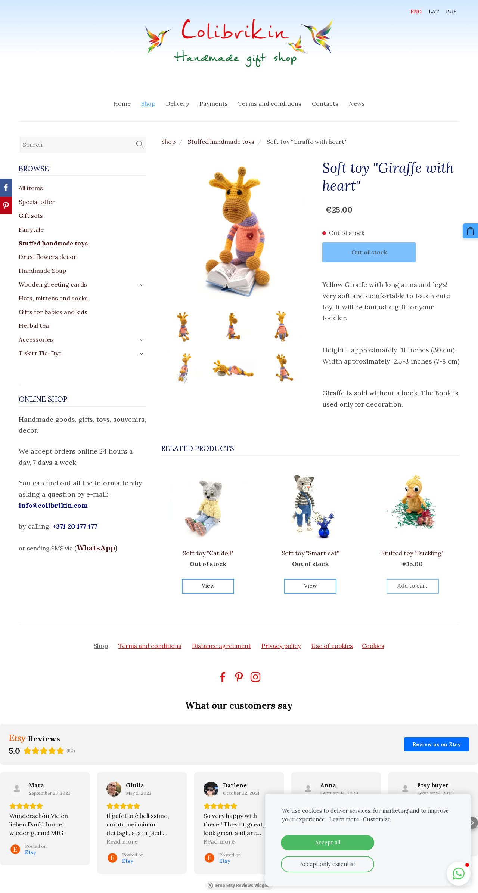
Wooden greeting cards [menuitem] (53, 284)
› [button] (142, 285)
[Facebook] (222, 676)
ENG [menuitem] (416, 11)
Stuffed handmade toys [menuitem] (53, 243)
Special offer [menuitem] (37, 202)
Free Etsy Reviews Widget (242, 885)
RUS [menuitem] (451, 11)
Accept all (327, 842)
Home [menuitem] (122, 103)
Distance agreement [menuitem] (221, 645)
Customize (377, 819)
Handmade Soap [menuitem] (42, 270)
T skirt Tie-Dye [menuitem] (40, 353)
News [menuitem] (357, 103)
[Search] (140, 144)
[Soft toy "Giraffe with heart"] (182, 326)
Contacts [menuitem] (325, 103)
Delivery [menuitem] (177, 103)
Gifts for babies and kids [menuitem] (53, 312)
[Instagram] (255, 676)
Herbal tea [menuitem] (34, 325)
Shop (168, 141)
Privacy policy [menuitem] (281, 645)
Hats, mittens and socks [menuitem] (53, 298)
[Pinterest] (239, 676)
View (208, 585)
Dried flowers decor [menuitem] (48, 256)
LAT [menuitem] (434, 11)
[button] (6, 823)
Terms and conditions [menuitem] (269, 103)
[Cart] (470, 231)
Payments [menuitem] (213, 103)
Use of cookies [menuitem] (332, 645)
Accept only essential (327, 864)
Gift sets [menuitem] (31, 215)
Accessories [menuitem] (36, 339)
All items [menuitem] (31, 188)
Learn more (344, 819)
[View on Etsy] (16, 789)
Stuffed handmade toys (221, 141)
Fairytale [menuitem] (31, 229)
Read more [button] (122, 841)
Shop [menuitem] (148, 103)
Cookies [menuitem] (373, 645)
